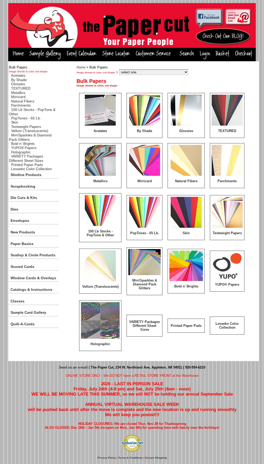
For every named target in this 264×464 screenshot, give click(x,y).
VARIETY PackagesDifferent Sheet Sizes (26, 158)
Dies (14, 209)
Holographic (21, 152)
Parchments (21, 105)
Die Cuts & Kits (24, 198)
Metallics (18, 93)
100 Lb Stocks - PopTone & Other (100, 233)
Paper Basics (22, 244)
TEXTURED (20, 88)
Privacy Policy (106, 457)
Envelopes (20, 220)
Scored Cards (22, 267)
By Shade (19, 80)
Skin (14, 122)
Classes (17, 301)
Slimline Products (26, 175)
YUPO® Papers (23, 148)
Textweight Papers (26, 127)
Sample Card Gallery (28, 312)
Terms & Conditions (130, 457)
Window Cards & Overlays (33, 278)
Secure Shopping (156, 457)
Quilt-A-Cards (23, 324)
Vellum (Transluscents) (29, 131)
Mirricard (18, 97)
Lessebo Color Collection (31, 169)
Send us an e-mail (73, 367)
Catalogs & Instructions (31, 289)
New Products (23, 232)
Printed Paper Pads (27, 165)
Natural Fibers (22, 101)
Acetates (18, 75)
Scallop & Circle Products (33, 255)
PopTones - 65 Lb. (26, 118)
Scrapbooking (23, 186)
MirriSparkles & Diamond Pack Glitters (144, 284)
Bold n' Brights (23, 144)
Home (81, 67)
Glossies (18, 84)
